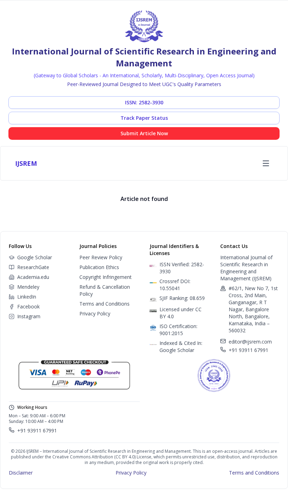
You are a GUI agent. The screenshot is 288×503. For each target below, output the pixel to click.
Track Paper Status (144, 118)
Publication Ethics (99, 267)
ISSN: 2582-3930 (144, 102)
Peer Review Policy (100, 257)
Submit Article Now (144, 133)
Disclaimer (21, 472)
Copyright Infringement (105, 277)
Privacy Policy (94, 313)
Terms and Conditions (104, 303)
